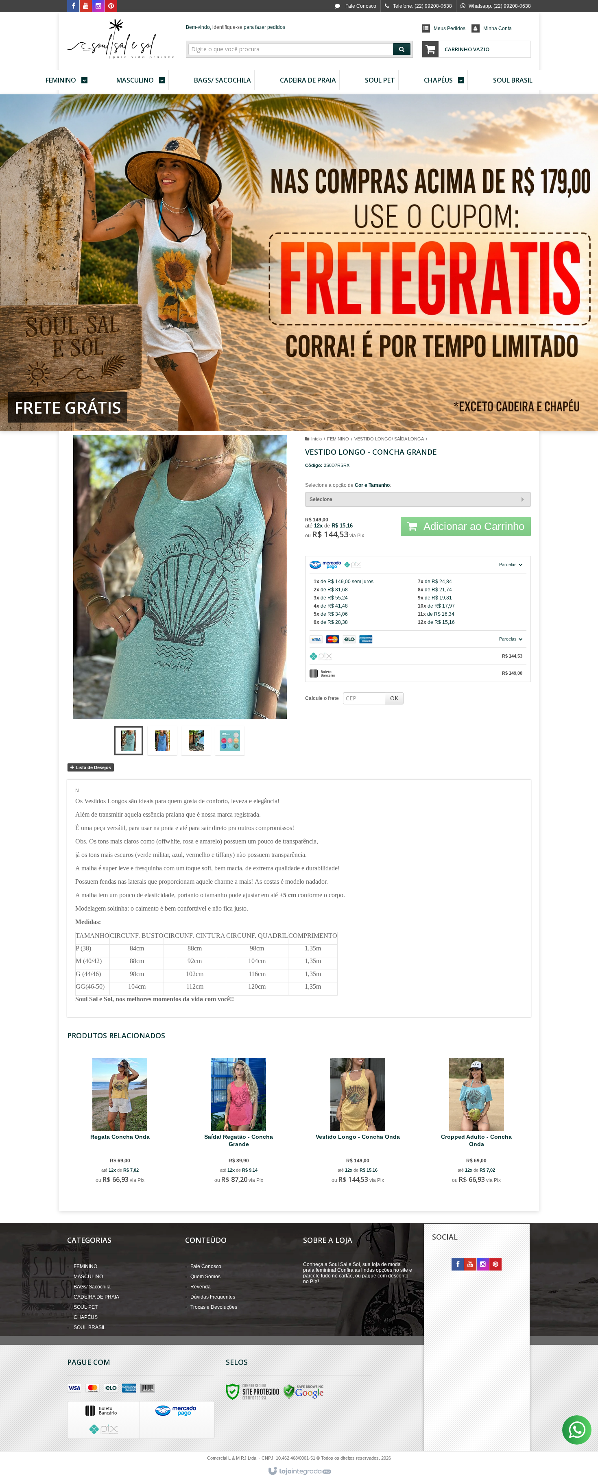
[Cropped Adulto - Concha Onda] (476, 1122)
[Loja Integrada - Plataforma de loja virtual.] (299, 1471)
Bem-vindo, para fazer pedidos (235, 27)
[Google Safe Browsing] (303, 1391)
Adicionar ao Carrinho (472, 526)
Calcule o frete (322, 698)
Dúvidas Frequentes (212, 1297)
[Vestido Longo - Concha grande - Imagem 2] (162, 740)
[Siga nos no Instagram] (98, 6)
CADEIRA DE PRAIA (96, 1297)
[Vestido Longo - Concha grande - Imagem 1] (128, 740)
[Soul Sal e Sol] (120, 39)
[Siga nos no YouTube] (470, 1265)
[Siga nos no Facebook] (73, 6)
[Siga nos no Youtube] (86, 6)
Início (316, 438)
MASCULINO (88, 1276)
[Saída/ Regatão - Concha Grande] (238, 1122)
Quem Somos (205, 1276)
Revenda (200, 1287)
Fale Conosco (360, 6)
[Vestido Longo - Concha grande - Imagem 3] (196, 740)
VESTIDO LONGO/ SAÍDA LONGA (389, 438)
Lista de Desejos (92, 767)
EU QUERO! (124, 1152)
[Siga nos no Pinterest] (111, 6)
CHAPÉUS (86, 1317)
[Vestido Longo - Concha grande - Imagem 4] (229, 740)
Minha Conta (497, 28)
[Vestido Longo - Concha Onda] (357, 1122)
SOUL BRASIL (90, 1327)
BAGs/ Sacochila (92, 1287)
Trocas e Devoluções (213, 1307)
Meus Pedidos (449, 28)
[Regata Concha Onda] (119, 1122)
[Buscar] (401, 49)
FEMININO (338, 438)
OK (394, 698)
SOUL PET (86, 1307)
